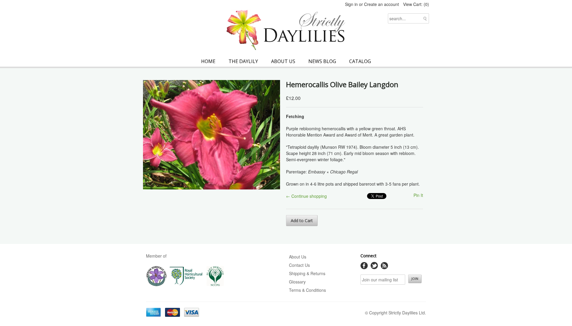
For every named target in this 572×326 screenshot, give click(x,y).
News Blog (322, 61)
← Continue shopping (306, 196)
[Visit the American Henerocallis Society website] (156, 285)
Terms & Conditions (307, 290)
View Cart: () (416, 4)
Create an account (381, 4)
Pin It (418, 195)
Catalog (360, 61)
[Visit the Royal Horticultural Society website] (186, 285)
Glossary (297, 282)
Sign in (351, 4)
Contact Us (299, 265)
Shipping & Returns (307, 273)
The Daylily (243, 61)
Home (208, 61)
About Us (283, 61)
